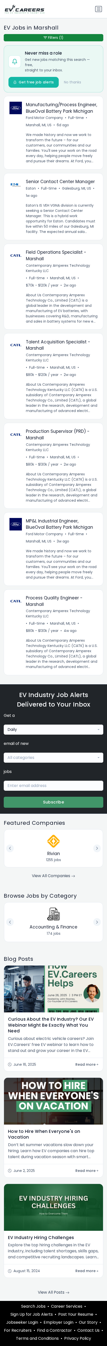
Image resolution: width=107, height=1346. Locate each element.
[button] (97, 922)
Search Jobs (33, 1306)
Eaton (31, 188)
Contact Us (88, 1330)
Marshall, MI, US (39, 124)
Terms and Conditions (37, 1338)
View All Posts (51, 1292)
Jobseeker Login (22, 1322)
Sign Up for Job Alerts (31, 1314)
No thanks (72, 82)
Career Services (66, 1306)
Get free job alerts (36, 82)
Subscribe (53, 802)
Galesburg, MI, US (76, 188)
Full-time (76, 117)
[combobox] (53, 730)
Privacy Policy (77, 1338)
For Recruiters (18, 1330)
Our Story (88, 1322)
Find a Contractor (54, 1330)
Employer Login (58, 1322)
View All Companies (51, 876)
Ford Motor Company (44, 117)
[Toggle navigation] (98, 9)
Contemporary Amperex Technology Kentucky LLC (58, 268)
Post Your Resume (75, 1314)
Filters (55, 37)
